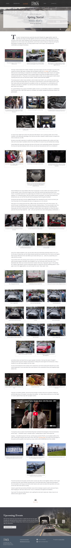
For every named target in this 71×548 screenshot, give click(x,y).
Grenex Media (61, 539)
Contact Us (53, 3)
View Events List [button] (8, 527)
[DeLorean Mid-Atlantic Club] (35, 3)
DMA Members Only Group (25, 541)
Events (7, 3)
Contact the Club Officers (24, 539)
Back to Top (35, 502)
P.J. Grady (46, 71)
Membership (17, 3)
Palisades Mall (42, 437)
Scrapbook (25, 3)
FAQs (45, 3)
